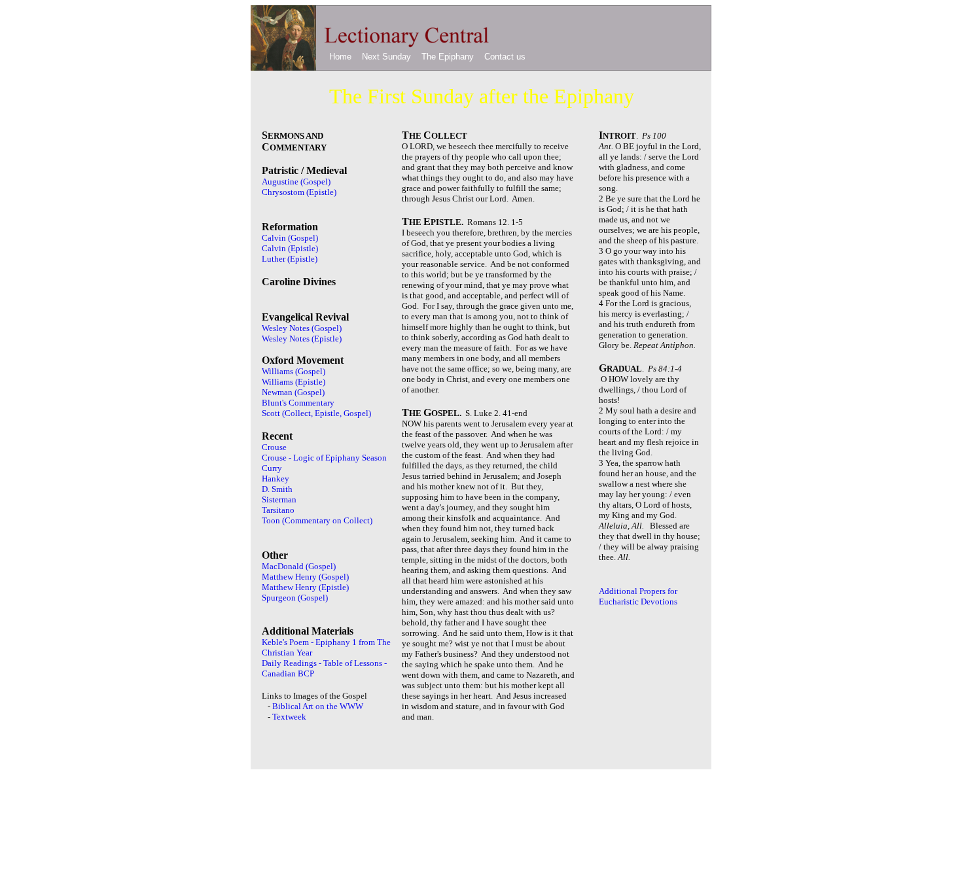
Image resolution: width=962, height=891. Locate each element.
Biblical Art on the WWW (317, 706)
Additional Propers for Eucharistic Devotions (638, 596)
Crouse (274, 447)
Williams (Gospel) (293, 371)
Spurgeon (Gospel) (295, 598)
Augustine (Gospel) (296, 181)
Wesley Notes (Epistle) (302, 338)
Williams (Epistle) (293, 382)
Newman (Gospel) (293, 392)
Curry (272, 468)
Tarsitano (278, 510)
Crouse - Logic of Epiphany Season (324, 458)
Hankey (275, 478)
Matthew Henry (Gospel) (305, 577)
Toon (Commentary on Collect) (317, 520)
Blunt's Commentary (298, 403)
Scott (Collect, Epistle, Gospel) (316, 413)
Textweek (289, 717)
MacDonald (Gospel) (299, 566)
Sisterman (279, 499)
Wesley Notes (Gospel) (302, 328)
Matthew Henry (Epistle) (305, 587)
